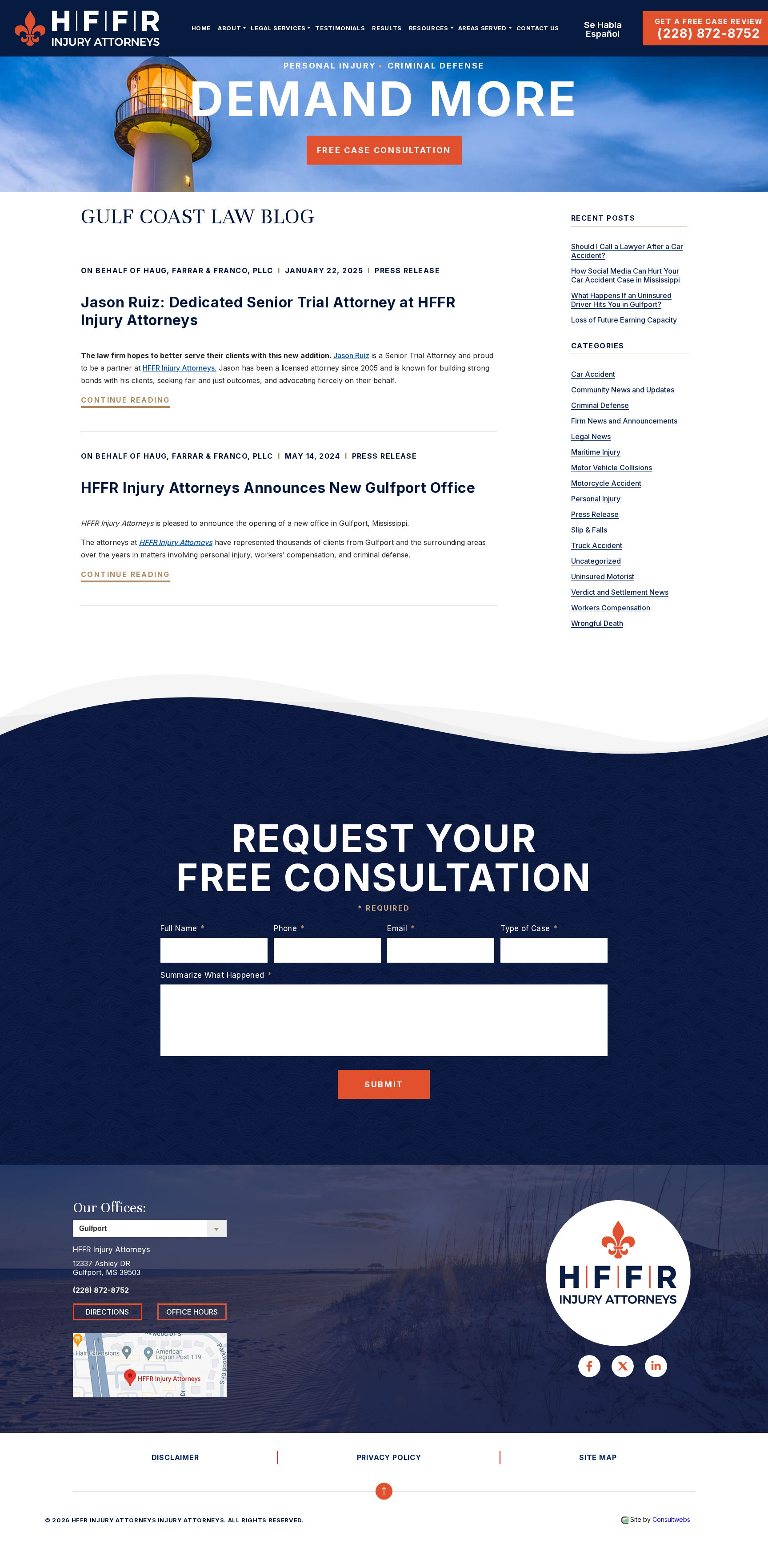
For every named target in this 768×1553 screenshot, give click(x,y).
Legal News (591, 436)
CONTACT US (538, 28)
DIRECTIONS (107, 1311)
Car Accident (593, 374)
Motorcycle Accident (606, 483)
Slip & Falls (589, 529)
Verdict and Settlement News (619, 592)
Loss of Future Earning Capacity (624, 319)
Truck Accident (596, 545)
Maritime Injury (595, 452)
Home (201, 28)
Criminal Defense (600, 405)
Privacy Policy (389, 1457)
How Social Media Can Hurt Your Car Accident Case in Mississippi (625, 275)
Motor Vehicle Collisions (611, 467)
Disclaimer (175, 1457)
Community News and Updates (622, 389)
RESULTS (387, 28)
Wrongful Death (597, 623)
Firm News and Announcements (624, 420)
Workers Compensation (610, 607)
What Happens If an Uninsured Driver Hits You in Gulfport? (621, 300)
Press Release (407, 270)
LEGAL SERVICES (278, 28)
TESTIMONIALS (340, 28)
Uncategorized (596, 561)
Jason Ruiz (351, 355)
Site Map (597, 1457)
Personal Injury (595, 498)
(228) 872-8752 (708, 33)
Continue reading (125, 399)
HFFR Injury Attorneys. (179, 367)
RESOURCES (428, 28)
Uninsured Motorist (602, 576)
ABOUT (229, 28)
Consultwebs (671, 1519)
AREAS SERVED (482, 28)
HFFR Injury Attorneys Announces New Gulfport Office (278, 487)
